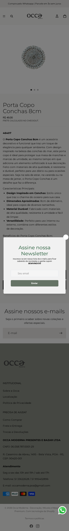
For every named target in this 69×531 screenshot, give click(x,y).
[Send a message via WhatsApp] (62, 510)
